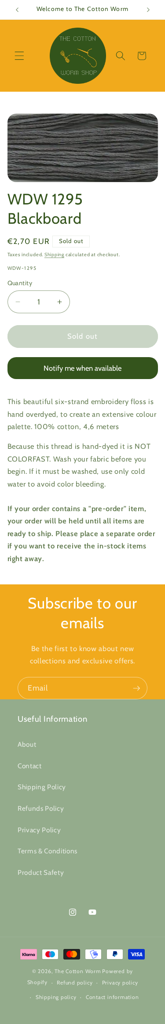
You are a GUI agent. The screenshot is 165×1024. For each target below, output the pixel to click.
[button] (19, 55)
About (27, 744)
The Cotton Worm (78, 971)
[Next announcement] (148, 9)
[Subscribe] (136, 688)
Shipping (54, 254)
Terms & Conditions (47, 851)
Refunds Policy (41, 808)
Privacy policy (120, 982)
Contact (30, 766)
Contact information (112, 997)
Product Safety (41, 872)
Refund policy (74, 982)
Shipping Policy (42, 787)
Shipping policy (56, 997)
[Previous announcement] (17, 9)
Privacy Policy (39, 830)
